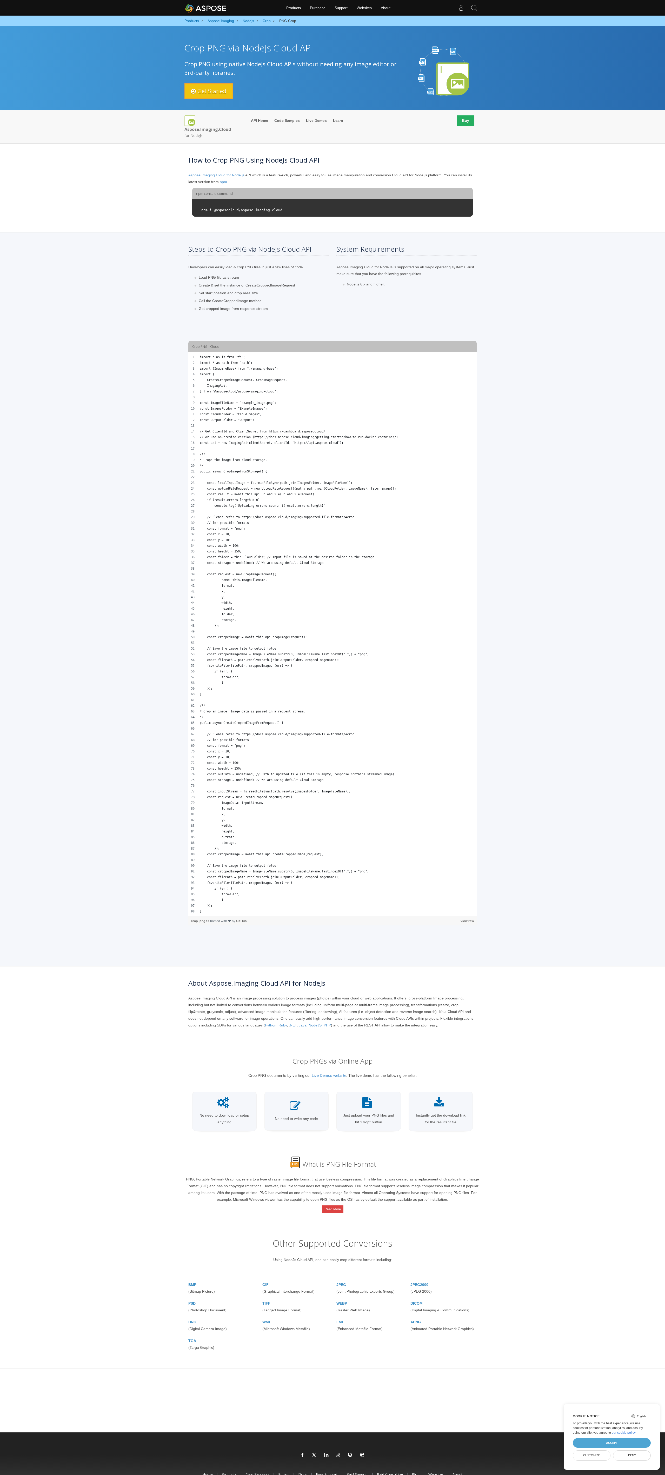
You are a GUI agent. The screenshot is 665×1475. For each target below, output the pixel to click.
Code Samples (287, 120)
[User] (461, 8)
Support (341, 8)
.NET (293, 1025)
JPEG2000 (419, 1285)
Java (303, 1025)
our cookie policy (623, 1432)
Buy (465, 120)
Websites (364, 8)
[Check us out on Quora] (350, 1455)
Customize (591, 1455)
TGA (192, 1341)
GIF (265, 1285)
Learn (338, 120)
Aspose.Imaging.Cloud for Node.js (216, 175)
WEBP (341, 1303)
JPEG (341, 1285)
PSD (192, 1303)
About (385, 8)
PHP (327, 1025)
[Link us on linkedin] (326, 1455)
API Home (259, 120)
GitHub (241, 921)
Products (293, 8)
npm (223, 182)
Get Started (211, 91)
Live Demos (316, 120)
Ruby (282, 1025)
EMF (340, 1322)
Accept (612, 1442)
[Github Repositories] (362, 1455)
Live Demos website (329, 1075)
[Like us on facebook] (302, 1455)
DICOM (416, 1303)
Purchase (317, 8)
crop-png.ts (200, 921)
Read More (332, 1209)
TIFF (266, 1303)
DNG (192, 1322)
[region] (332, 634)
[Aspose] (205, 7)
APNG (415, 1322)
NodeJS (315, 1025)
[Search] (474, 8)
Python (270, 1025)
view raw (467, 921)
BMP (192, 1285)
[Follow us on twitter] (314, 1455)
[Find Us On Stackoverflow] (338, 1455)
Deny (632, 1455)
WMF (266, 1322)
